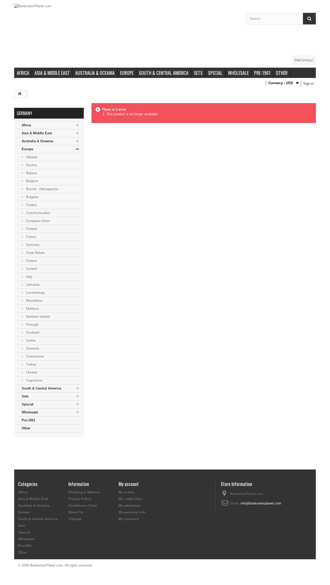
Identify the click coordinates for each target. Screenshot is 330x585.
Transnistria (34, 356)
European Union (37, 221)
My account (129, 484)
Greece (31, 261)
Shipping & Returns (84, 492)
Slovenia (32, 348)
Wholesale (238, 72)
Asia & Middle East (52, 72)
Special (215, 72)
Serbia (30, 340)
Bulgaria (31, 197)
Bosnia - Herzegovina (41, 189)
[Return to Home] (19, 94)
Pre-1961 (262, 72)
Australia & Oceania (95, 72)
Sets (198, 72)
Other (281, 72)
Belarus (31, 173)
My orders (127, 492)
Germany (32, 245)
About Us (75, 512)
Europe (127, 72)
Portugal (31, 324)
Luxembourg (34, 293)
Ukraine (31, 372)
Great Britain (35, 253)
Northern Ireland (37, 316)
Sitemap (74, 519)
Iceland (31, 269)
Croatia (31, 205)
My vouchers (129, 519)
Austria (31, 165)
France (30, 237)
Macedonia (33, 301)
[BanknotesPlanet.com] (126, 29)
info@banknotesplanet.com (261, 503)
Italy (28, 277)
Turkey (30, 364)
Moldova (32, 309)
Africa (23, 72)
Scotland (32, 332)
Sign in (308, 83)
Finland (31, 229)
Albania (31, 157)
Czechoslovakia (37, 213)
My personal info (132, 512)
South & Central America (163, 72)
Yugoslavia (33, 380)
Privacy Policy (79, 499)
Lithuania (32, 285)
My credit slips (130, 499)
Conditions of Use (82, 506)
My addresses (130, 506)
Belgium (31, 181)
